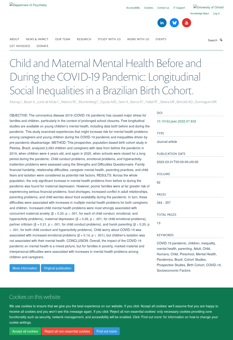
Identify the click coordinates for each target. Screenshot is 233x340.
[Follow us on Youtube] (186, 23)
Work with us (138, 39)
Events (161, 39)
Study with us (109, 39)
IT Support (179, 7)
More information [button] (25, 268)
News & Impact (37, 39)
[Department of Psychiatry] (28, 3)
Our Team (62, 39)
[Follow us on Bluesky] (175, 23)
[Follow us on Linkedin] (162, 23)
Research (84, 39)
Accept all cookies (25, 331)
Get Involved (20, 45)
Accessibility (133, 7)
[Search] (220, 39)
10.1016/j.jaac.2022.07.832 (176, 121)
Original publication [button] (57, 268)
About (14, 39)
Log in (216, 13)
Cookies (148, 7)
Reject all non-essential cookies (67, 331)
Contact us (163, 7)
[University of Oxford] (205, 7)
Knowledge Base (199, 13)
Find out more (106, 331)
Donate (42, 45)
